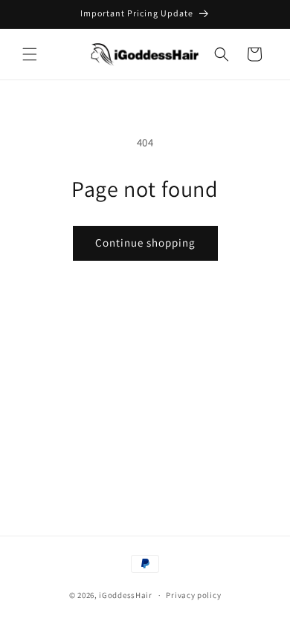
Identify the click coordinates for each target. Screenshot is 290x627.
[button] (29, 54)
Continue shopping (145, 242)
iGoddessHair (125, 595)
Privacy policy (193, 595)
